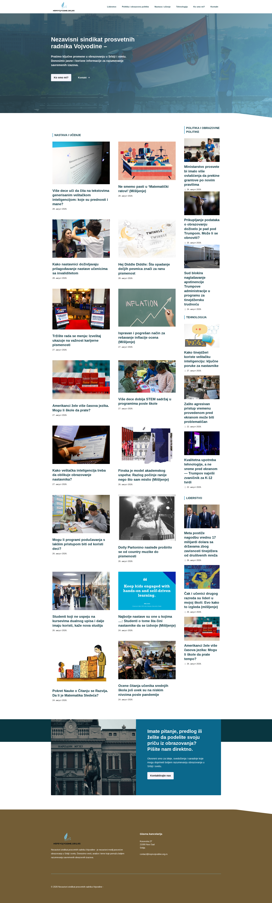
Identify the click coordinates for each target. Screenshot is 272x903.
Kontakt (214, 7)
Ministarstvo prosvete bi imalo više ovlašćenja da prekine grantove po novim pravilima (201, 175)
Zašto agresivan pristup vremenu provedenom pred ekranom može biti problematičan (199, 413)
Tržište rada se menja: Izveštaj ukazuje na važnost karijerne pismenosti (76, 340)
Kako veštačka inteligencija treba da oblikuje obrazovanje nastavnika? (79, 474)
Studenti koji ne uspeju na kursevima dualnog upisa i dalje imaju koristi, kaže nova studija (78, 621)
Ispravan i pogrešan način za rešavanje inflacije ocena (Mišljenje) (141, 337)
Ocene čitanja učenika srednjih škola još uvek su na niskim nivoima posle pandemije (143, 690)
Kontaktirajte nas (160, 775)
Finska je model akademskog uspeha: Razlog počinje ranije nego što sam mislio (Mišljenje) (143, 475)
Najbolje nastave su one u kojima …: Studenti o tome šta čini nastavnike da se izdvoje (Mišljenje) (147, 621)
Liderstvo (111, 7)
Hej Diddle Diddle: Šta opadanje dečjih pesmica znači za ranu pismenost (144, 268)
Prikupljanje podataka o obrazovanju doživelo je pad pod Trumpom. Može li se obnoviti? (201, 229)
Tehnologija (182, 7)
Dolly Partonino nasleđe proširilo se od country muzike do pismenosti (145, 551)
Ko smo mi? (199, 7)
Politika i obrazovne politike (135, 7)
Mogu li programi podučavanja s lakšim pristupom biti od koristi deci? (78, 544)
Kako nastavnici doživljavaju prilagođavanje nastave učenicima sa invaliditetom (80, 268)
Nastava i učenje (163, 7)
